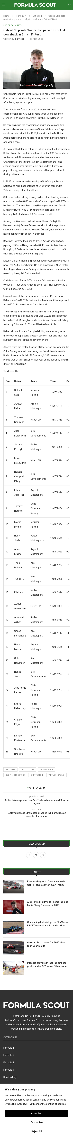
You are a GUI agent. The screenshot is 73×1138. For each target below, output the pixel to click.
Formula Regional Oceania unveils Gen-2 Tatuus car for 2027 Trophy (46, 883)
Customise (37, 1122)
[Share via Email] (44, 788)
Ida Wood (19, 38)
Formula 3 (8, 1062)
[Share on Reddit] (40, 788)
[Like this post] (30, 788)
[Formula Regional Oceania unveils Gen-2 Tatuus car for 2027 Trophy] (13, 886)
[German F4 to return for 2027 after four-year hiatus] (13, 947)
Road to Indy (10, 1077)
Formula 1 (8, 1047)
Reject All (36, 1131)
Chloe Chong (27, 769)
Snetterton (37, 775)
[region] (36, 1111)
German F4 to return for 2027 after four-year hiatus (46, 944)
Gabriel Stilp (46, 769)
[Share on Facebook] (33, 788)
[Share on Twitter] (36, 788)
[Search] (69, 5)
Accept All (36, 1113)
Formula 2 (8, 1055)
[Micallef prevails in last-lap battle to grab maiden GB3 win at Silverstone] (13, 968)
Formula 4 (21, 16)
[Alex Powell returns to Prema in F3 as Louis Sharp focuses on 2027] (13, 907)
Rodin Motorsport (15, 775)
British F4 (37, 16)
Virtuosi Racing (56, 775)
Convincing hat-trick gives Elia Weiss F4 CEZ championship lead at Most (47, 924)
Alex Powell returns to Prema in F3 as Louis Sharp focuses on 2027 (47, 904)
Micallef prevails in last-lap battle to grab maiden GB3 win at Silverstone (47, 965)
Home (6, 16)
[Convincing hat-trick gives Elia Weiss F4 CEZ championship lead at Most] (13, 927)
